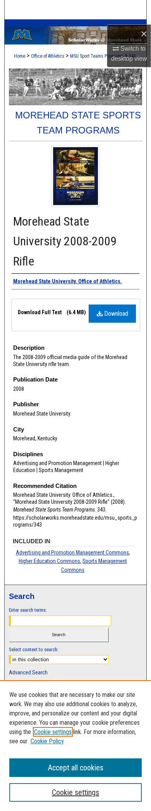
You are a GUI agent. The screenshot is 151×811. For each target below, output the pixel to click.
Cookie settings (53, 732)
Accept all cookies (75, 767)
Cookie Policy (47, 741)
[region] (75, 745)
